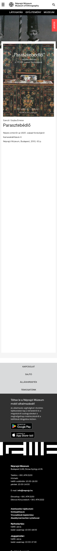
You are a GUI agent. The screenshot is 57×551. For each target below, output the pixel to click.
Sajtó (28, 374)
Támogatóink (28, 389)
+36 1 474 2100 (25, 475)
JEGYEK (54, 25)
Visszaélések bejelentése (22, 515)
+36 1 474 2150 (27, 496)
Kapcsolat (28, 366)
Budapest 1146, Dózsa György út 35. (27, 469)
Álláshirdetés (28, 382)
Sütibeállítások (18, 512)
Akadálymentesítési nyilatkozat (25, 518)
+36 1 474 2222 (37, 499)
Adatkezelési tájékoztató (22, 509)
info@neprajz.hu (25, 490)
